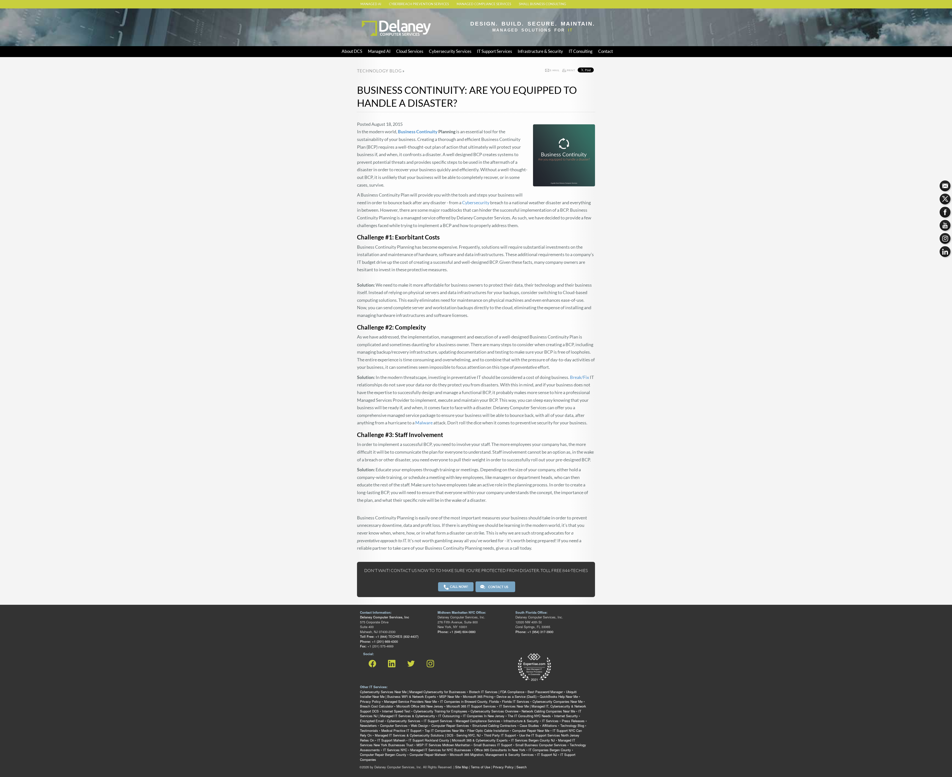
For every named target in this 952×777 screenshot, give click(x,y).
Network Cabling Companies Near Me (548, 711)
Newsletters (368, 725)
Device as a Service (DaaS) (516, 696)
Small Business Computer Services (540, 745)
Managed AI (370, 4)
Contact (605, 51)
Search (521, 767)
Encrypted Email (372, 720)
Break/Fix (579, 377)
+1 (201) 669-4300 (384, 641)
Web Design (419, 725)
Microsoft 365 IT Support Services (471, 706)
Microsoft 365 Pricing (478, 696)
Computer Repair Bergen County (383, 754)
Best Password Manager (545, 691)
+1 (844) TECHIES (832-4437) (396, 636)
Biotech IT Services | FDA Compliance (496, 691)
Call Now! (458, 587)
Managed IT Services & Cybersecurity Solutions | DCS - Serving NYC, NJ (428, 735)
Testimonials (369, 730)
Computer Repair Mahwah (428, 754)
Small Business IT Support (493, 745)
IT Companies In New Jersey (484, 715)
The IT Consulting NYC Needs (529, 715)
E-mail (555, 70)
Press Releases (573, 720)
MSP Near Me (449, 696)
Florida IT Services (515, 701)
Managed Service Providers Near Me (410, 701)
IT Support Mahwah (391, 740)
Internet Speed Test (396, 711)
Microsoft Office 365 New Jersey (419, 706)
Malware (424, 422)
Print (571, 70)
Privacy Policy (370, 701)
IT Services (550, 720)
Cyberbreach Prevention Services (419, 4)
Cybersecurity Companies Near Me (558, 701)
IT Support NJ (547, 754)
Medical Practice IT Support (401, 730)
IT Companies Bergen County (550, 749)
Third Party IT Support (500, 735)
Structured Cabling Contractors (494, 725)
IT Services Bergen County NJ (533, 740)
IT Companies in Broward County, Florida (469, 701)
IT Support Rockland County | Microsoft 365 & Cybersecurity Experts (458, 740)
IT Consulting (581, 51)
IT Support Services (494, 51)
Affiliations (549, 725)
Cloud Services (409, 51)
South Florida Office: (531, 612)
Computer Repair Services (450, 725)
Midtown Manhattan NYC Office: (462, 612)
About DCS (352, 51)
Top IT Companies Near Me (444, 730)
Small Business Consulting (542, 4)
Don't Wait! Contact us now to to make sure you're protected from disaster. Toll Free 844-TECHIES (476, 570)
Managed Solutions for (532, 30)
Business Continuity (418, 131)
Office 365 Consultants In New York (499, 749)
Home (365, 18)
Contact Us (498, 587)
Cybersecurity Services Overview (494, 711)
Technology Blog (572, 725)
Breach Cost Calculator (376, 706)
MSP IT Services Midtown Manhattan (443, 745)
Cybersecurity (475, 202)
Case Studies (529, 725)
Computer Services (394, 725)
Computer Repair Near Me (530, 730)
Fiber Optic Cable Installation (488, 730)
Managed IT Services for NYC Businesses (440, 749)
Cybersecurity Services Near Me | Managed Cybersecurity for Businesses (413, 691)
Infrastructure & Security (540, 51)
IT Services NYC (395, 749)
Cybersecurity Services (450, 51)
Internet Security (566, 715)
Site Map (461, 767)
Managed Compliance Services (484, 4)
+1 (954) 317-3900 (539, 631)
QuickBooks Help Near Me (559, 696)
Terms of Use (480, 767)
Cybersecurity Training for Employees (440, 711)
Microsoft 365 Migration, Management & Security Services (492, 754)
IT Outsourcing (449, 715)
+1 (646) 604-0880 (462, 631)
